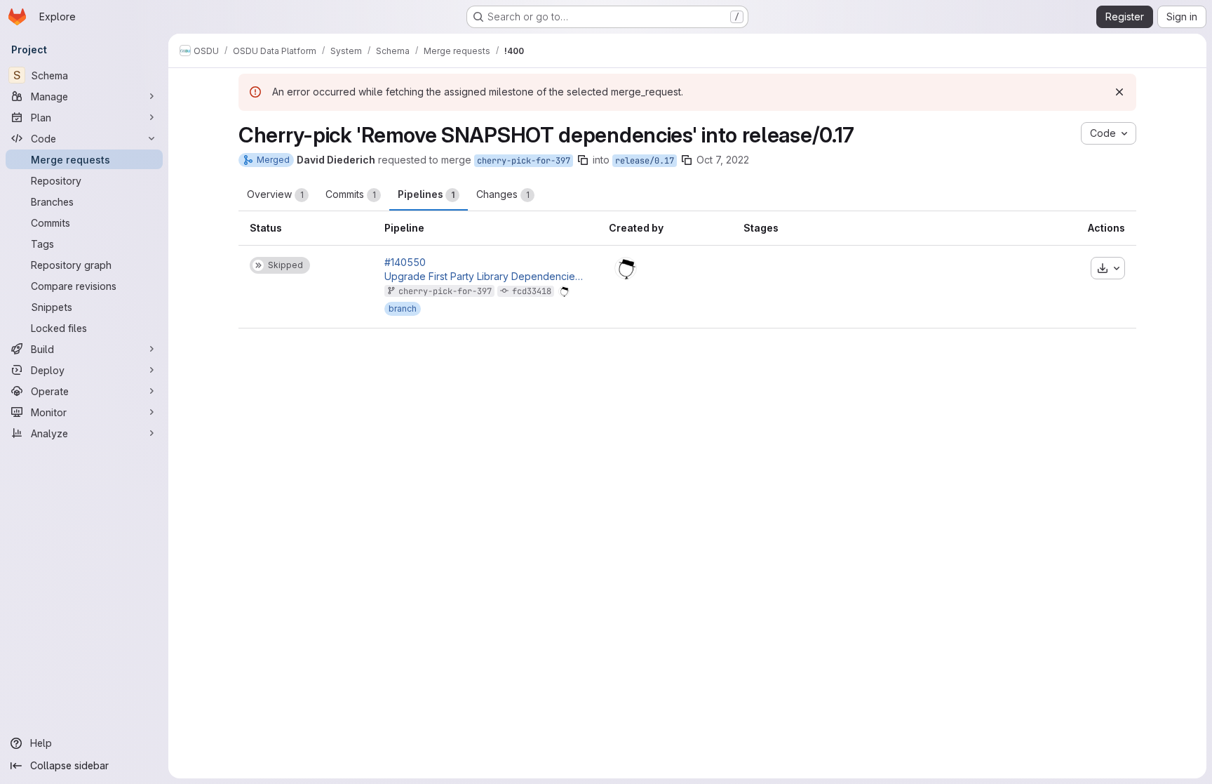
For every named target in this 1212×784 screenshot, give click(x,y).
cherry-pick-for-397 (523, 160)
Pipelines (426, 194)
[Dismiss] (1119, 92)
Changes (503, 194)
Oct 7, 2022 (722, 160)
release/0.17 (644, 160)
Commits (350, 194)
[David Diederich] (625, 268)
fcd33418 (531, 291)
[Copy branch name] (582, 160)
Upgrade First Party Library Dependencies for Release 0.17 (485, 276)
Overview (275, 194)
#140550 (405, 262)
